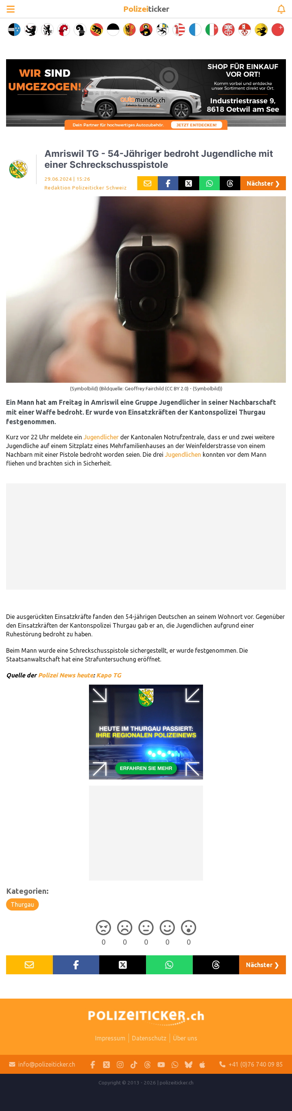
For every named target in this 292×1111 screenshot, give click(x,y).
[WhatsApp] (175, 1064)
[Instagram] (120, 1064)
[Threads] (147, 1064)
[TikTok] (134, 1064)
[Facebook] (93, 1064)
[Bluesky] (188, 1064)
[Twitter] (106, 1064)
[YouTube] (161, 1064)
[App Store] (202, 1064)
